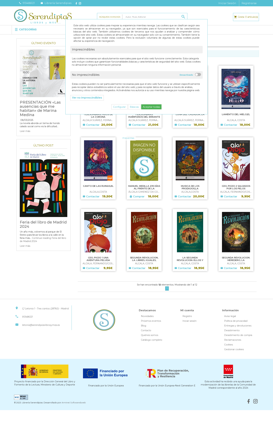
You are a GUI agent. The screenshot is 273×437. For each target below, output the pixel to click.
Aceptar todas (151, 106)
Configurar (119, 106)
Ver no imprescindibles (87, 97)
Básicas (134, 106)
